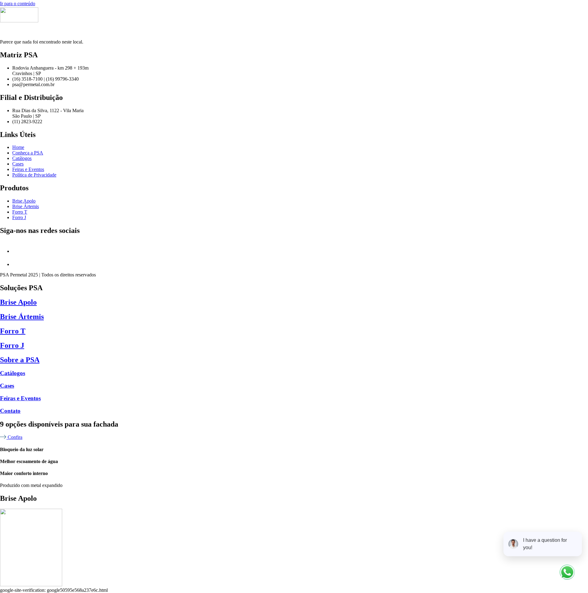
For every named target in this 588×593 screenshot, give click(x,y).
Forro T (12, 331)
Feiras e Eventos (20, 398)
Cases (7, 385)
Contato (10, 411)
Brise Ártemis (22, 317)
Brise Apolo (18, 302)
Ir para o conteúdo (17, 3)
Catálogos (12, 373)
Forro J (12, 345)
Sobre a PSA (20, 360)
